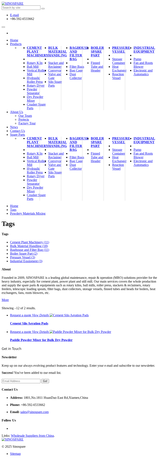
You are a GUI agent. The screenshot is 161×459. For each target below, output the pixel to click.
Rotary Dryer (35, 85)
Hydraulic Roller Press (35, 79)
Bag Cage (76, 70)
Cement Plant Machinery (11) (29, 242)
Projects (23, 119)
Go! (45, 381)
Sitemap (15, 453)
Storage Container (118, 61)
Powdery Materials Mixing (27, 213)
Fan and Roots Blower (143, 64)
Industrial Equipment (144, 49)
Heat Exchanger (119, 68)
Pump (137, 59)
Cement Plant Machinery (37, 51)
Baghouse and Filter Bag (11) (29, 250)
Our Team (25, 115)
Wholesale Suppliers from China (32, 435)
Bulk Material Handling (57, 51)
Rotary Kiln (35, 63)
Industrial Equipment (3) (26, 261)
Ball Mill (33, 66)
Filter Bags (77, 66)
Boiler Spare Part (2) (23, 253)
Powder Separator (33, 91)
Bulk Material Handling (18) (29, 246)
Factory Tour (27, 123)
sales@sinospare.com (34, 412)
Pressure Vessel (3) (22, 257)
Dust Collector (76, 76)
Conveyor (54, 70)
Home (14, 206)
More (5, 300)
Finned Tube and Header (97, 66)
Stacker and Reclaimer (56, 64)
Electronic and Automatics (143, 72)
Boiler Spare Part (97, 51)
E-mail (14, 15)
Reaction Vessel (118, 76)
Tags (13, 209)
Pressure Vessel (121, 49)
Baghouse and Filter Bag (79, 53)
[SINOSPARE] (12, 3)
